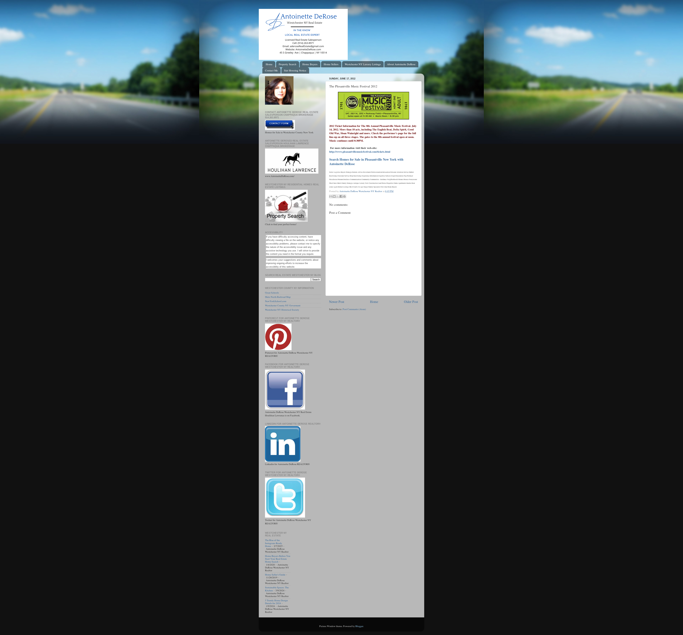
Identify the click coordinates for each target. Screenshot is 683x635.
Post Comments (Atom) (354, 309)
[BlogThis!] (334, 196)
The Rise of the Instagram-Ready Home (273, 543)
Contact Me (271, 70)
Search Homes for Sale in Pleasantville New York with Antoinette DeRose (366, 161)
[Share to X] (337, 196)
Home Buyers (309, 64)
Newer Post (336, 301)
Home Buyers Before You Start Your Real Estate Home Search (277, 558)
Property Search (287, 64)
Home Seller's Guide (275, 574)
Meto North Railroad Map (278, 296)
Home (269, 64)
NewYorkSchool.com (275, 301)
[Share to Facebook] (341, 196)
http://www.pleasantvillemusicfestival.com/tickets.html (359, 152)
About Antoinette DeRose (401, 64)
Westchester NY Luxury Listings (363, 64)
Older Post (411, 301)
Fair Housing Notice (295, 70)
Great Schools (272, 292)
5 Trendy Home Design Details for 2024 (276, 602)
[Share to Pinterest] (344, 196)
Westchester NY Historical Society (282, 309)
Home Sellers (331, 64)
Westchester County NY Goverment (282, 305)
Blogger (359, 626)
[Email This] (331, 196)
